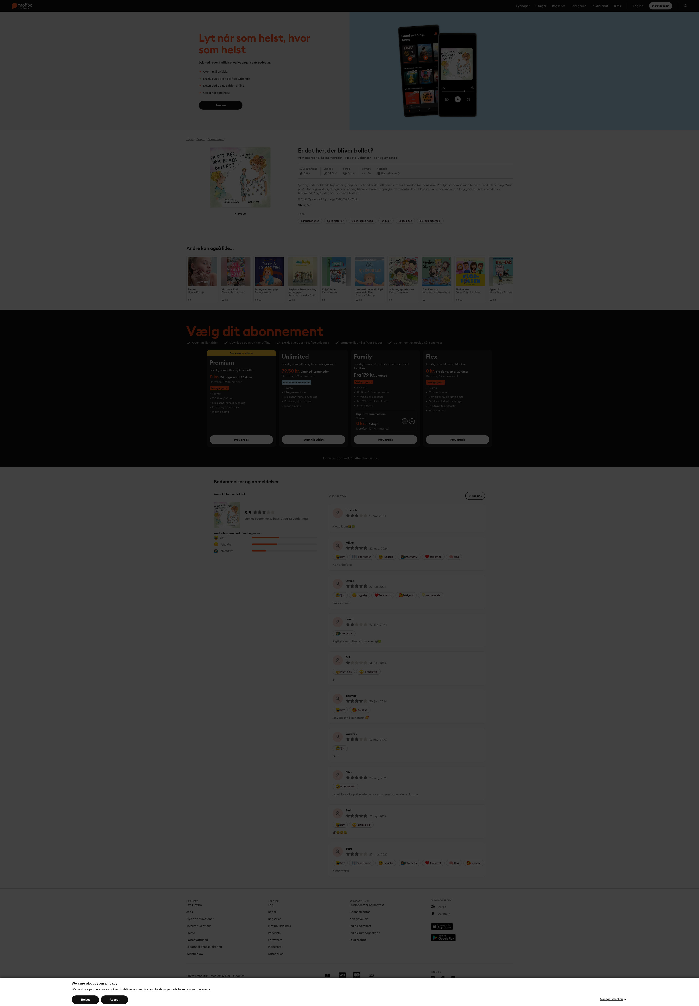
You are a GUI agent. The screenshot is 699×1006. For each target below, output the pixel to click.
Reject (85, 999)
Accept (114, 999)
